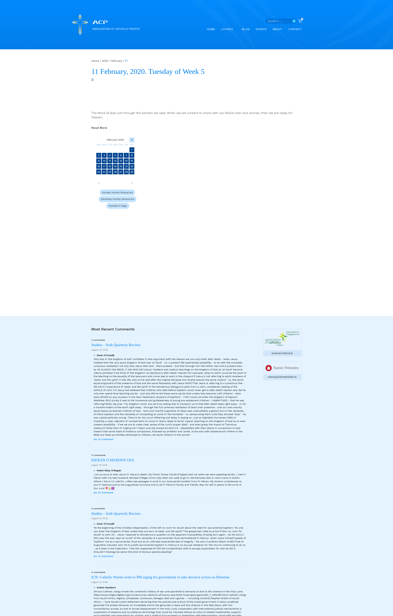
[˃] (131, 183)
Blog (246, 29)
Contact (295, 29)
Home (211, 29)
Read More (99, 128)
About (277, 29)
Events (261, 29)
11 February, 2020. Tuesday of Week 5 (147, 71)
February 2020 (115, 139)
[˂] (98, 183)
